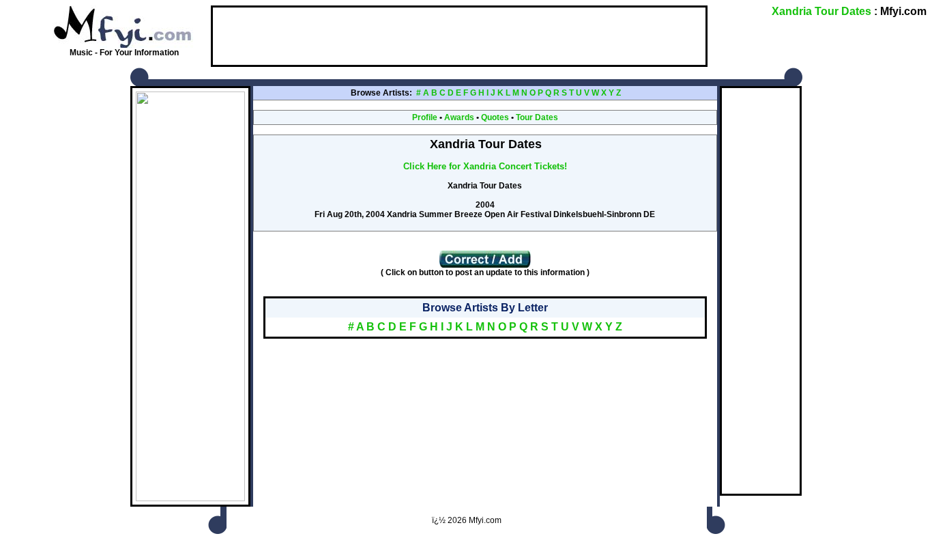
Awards (459, 117)
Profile (424, 117)
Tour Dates (537, 117)
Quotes (495, 117)
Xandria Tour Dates (821, 11)
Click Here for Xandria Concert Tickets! (485, 166)
